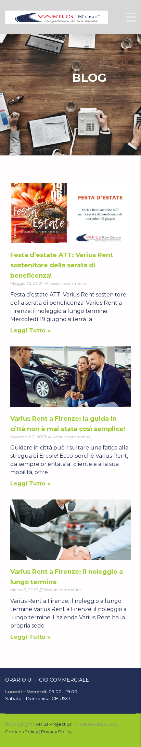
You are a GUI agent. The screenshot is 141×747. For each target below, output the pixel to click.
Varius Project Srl (54, 724)
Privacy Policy (56, 731)
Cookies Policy (21, 731)
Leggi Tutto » (30, 330)
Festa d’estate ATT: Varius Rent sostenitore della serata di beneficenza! (61, 265)
